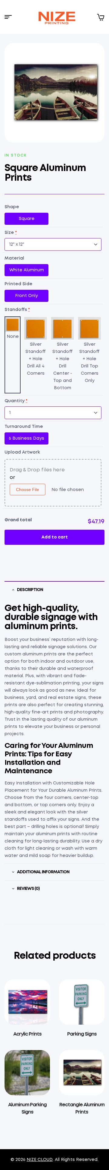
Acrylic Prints (27, 1034)
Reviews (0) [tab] (28, 888)
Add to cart (54, 537)
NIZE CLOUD (40, 1160)
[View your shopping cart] (100, 17)
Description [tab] (30, 590)
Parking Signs (82, 1034)
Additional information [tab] (43, 872)
